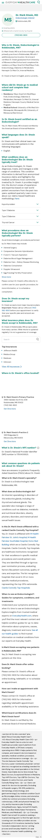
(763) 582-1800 (21, 35)
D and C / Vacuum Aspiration (15, 255)
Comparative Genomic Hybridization (18, 251)
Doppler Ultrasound (12, 269)
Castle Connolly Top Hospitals (16, 587)
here (17, 198)
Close (37, 837)
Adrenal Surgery (10, 247)
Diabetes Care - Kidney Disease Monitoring (21, 262)
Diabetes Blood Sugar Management (18, 258)
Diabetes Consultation (13, 265)
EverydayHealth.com (21, 615)
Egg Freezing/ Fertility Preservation (18, 273)
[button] (38, 2)
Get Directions (10, 409)
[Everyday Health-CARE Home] (20, 2)
